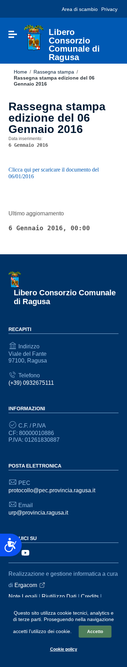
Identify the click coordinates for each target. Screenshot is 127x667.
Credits (90, 596)
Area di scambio (80, 9)
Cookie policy (63, 649)
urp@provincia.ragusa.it (38, 513)
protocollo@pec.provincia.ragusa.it (51, 490)
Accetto (95, 631)
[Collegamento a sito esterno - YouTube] (25, 552)
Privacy (109, 9)
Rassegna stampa (54, 72)
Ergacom (25, 585)
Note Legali (22, 596)
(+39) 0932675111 (31, 383)
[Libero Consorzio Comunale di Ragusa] (34, 38)
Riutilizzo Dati (59, 596)
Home (20, 72)
